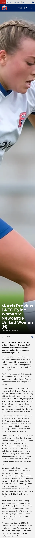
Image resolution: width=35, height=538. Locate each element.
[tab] (3, 2)
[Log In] (33, 2)
